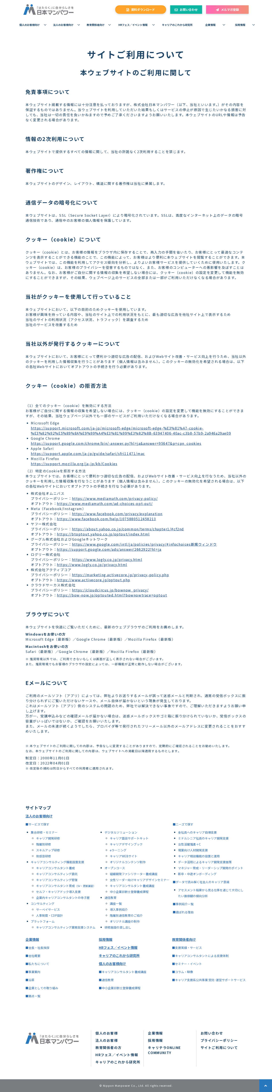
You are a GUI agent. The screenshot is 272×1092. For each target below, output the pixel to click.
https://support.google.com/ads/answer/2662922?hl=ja (109, 549)
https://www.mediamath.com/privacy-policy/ (115, 498)
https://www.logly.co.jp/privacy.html (107, 559)
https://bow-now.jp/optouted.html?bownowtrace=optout (112, 595)
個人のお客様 (106, 1033)
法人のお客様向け (63, 24)
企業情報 (210, 24)
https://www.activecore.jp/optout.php (93, 579)
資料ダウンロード (143, 9)
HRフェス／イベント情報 (132, 24)
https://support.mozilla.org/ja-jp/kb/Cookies (74, 463)
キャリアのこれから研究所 (177, 24)
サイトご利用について (219, 1047)
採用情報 (240, 24)
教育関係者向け (96, 24)
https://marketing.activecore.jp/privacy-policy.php (120, 574)
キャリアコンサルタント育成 (55, 886)
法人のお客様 (106, 1040)
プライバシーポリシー (219, 1040)
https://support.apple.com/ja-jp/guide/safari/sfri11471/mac (88, 453)
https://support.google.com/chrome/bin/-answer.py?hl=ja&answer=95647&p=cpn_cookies (116, 443)
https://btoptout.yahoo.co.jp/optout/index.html (103, 534)
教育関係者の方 (108, 1047)
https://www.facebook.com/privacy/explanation (117, 513)
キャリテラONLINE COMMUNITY (164, 1050)
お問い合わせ (189, 9)
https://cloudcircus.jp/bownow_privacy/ (110, 590)
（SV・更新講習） (85, 886)
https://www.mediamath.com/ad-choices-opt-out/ (105, 503)
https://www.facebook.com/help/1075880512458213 (106, 518)
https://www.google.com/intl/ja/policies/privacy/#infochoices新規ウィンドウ (144, 544)
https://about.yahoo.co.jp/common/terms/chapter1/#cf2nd (128, 528)
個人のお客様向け (29, 24)
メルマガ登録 (230, 9)
